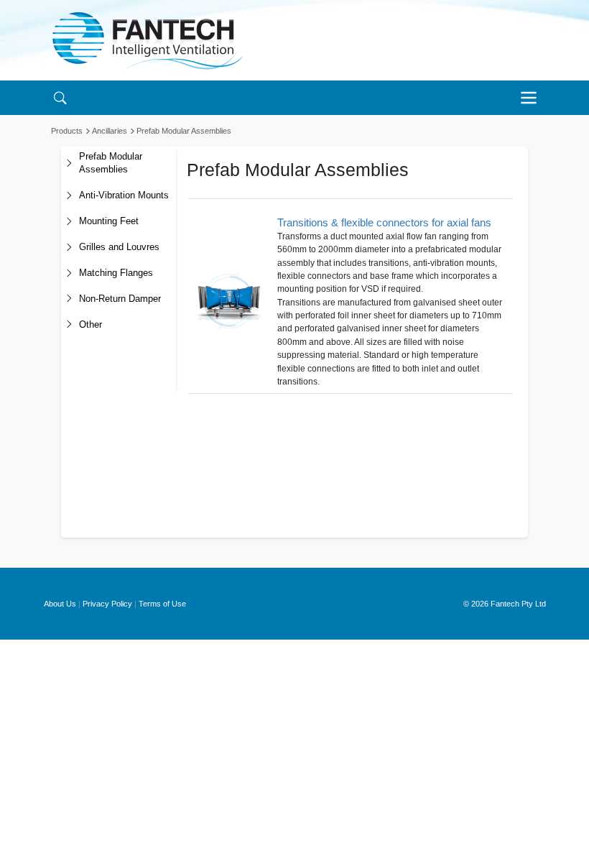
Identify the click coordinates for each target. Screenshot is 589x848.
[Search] (60, 97)
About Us (60, 603)
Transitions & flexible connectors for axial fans (384, 222)
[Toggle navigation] (532, 97)
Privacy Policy (107, 603)
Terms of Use (162, 603)
